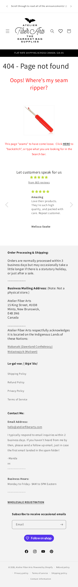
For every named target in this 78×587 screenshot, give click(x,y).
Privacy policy (21, 573)
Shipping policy (59, 573)
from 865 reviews (39, 182)
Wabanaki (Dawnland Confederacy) (30, 346)
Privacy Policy (16, 391)
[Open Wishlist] (60, 31)
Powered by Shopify (43, 567)
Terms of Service (17, 399)
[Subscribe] (62, 524)
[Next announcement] (71, 6)
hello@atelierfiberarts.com (25, 427)
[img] (39, 177)
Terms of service (40, 573)
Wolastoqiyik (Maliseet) (22, 351)
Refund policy (63, 567)
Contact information (40, 578)
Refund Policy (16, 382)
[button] (7, 31)
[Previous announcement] (7, 6)
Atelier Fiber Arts (24, 567)
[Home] (39, 120)
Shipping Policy (17, 373)
